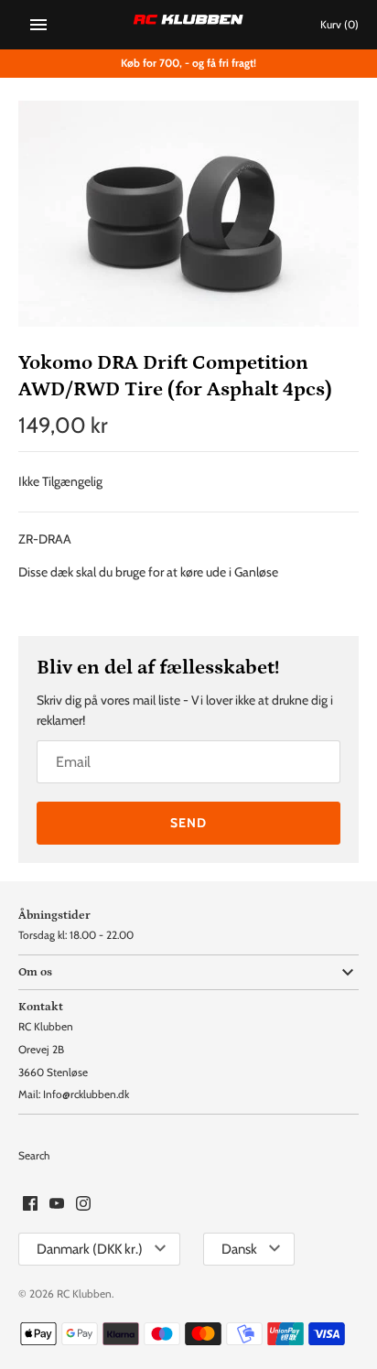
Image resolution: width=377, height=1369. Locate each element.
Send (188, 822)
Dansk (239, 1249)
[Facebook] (30, 1204)
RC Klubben (84, 1294)
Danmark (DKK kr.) (90, 1249)
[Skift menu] (38, 25)
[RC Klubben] (189, 25)
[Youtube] (56, 1204)
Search (33, 1155)
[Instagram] (83, 1204)
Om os (35, 971)
